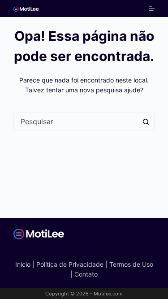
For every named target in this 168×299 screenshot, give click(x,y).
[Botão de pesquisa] (145, 121)
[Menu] (152, 9)
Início (22, 264)
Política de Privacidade (69, 264)
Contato (86, 274)
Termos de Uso (131, 264)
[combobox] (75, 121)
